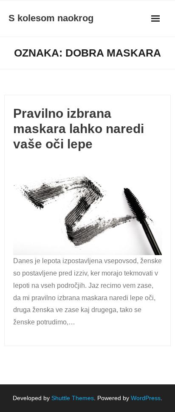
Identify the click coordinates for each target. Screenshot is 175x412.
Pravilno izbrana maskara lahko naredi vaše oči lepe (78, 128)
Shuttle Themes (72, 398)
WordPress (146, 398)
